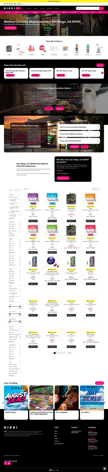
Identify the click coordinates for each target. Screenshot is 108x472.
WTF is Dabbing (61, 412)
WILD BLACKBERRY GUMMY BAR (33, 210)
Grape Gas (38, 101)
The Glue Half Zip (90, 335)
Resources (42, 8)
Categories (28, 8)
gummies (17, 142)
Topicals (65, 54)
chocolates (30, 142)
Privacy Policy (96, 455)
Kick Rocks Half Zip (71, 210)
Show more (11, 218)
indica (22, 134)
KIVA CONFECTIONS (52, 271)
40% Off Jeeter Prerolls (64, 71)
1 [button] (54, 353)
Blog (55, 433)
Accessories (99, 54)
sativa (19, 134)
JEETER (71, 302)
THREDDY (33, 271)
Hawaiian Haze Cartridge (71, 273)
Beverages (87, 54)
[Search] (101, 8)
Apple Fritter (73, 95)
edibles (40, 140)
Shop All (23, 8)
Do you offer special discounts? (70, 141)
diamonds (40, 139)
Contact (56, 438)
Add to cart (34, 221)
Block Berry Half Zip (33, 304)
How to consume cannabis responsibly (73, 127)
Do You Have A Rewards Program (71, 134)
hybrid (27, 134)
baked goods (23, 142)
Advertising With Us (58, 443)
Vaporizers (31, 54)
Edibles (42, 54)
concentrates (19, 139)
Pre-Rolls (20, 54)
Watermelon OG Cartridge (52, 335)
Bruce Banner (48, 102)
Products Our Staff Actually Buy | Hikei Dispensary (42, 413)
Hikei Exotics (56, 8)
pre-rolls (24, 137)
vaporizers (37, 142)
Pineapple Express (48, 96)
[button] (24, 1)
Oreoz (33, 104)
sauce (14, 140)
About (55, 431)
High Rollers (49, 8)
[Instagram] (5, 463)
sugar (44, 139)
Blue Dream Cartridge (90, 304)
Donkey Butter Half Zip (71, 241)
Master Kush (90, 273)
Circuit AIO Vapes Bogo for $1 (41, 71)
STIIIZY (71, 334)
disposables (34, 143)
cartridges (27, 143)
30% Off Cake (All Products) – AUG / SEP (16, 72)
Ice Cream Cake (70, 102)
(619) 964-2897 (74, 432)
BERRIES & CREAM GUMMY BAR (90, 241)
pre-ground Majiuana (21, 136)
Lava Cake (39, 104)
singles (36, 137)
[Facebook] (9, 463)
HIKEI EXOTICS (71, 208)
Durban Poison (51, 99)
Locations (35, 8)
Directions (56, 441)
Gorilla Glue (44, 93)
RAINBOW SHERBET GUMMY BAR (90, 210)
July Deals (85, 412)
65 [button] (69, 353)
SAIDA (33, 208)
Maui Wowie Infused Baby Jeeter (71, 304)
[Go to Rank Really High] (54, 470)
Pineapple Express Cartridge (33, 273)
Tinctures (77, 54)
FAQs (55, 436)
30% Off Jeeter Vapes (89, 71)
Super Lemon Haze (71, 335)
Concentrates (54, 54)
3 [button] (59, 353)
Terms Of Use (101, 455)
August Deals (10, 412)
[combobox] (87, 8)
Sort (94, 187)
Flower (9, 54)
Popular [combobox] (95, 189)
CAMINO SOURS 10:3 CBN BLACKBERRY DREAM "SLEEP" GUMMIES (52, 274)
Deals (17, 8)
